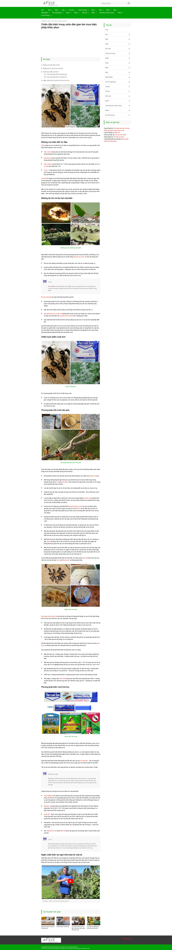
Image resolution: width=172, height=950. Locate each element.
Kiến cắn (117, 132)
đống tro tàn (93, 476)
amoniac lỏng (87, 498)
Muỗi (93, 10)
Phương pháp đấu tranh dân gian (55, 74)
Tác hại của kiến (46, 297)
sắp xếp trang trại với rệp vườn (53, 313)
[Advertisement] (70, 42)
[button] (42, 106)
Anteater (46, 806)
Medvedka (44, 13)
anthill (52, 286)
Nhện (119, 13)
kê (57, 482)
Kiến (107, 10)
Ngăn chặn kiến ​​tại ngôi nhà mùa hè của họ (55, 80)
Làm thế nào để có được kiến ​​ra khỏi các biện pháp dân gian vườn (78, 928)
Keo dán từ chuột (118, 137)
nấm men (62, 678)
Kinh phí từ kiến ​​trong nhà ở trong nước (47, 927)
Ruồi (100, 10)
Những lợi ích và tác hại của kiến (52, 68)
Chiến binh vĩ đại (51, 831)
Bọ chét (71, 10)
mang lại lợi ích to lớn (80, 257)
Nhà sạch (63, 831)
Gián (63, 10)
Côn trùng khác (56, 13)
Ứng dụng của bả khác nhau (49, 616)
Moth (93, 13)
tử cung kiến (84, 761)
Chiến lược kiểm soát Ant (49, 72)
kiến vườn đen (48, 152)
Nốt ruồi (84, 13)
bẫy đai (85, 558)
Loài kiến (44, 178)
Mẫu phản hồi (126, 939)
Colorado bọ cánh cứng (106, 13)
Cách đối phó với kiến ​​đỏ (62, 926)
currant (62, 316)
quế (78, 508)
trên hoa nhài (69, 316)
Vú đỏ (46, 170)
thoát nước (66, 560)
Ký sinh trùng (45, 15)
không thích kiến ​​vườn (74, 506)
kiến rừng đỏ (48, 164)
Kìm (49, 10)
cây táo (59, 560)
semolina (65, 482)
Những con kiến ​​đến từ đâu (50, 65)
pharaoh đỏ (47, 158)
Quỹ (42, 10)
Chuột (68, 13)
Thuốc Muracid (48, 796)
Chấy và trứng (82, 10)
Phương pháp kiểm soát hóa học (55, 77)
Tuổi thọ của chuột (120, 135)
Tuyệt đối (47, 814)
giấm (48, 541)
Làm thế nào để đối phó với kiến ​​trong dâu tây (93, 927)
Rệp (56, 10)
